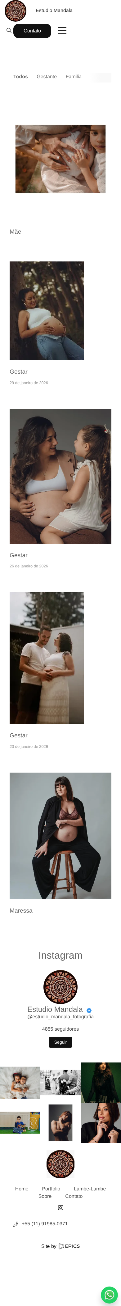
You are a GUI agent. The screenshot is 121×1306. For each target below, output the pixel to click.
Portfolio (51, 1189)
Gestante (47, 76)
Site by (49, 1246)
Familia (74, 76)
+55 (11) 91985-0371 (45, 1224)
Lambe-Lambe (90, 1189)
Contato (32, 30)
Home (22, 1189)
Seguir (60, 1042)
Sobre (45, 1196)
